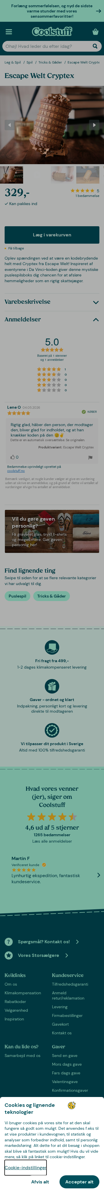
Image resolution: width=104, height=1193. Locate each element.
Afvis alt (40, 1182)
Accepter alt (79, 1182)
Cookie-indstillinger (26, 1168)
